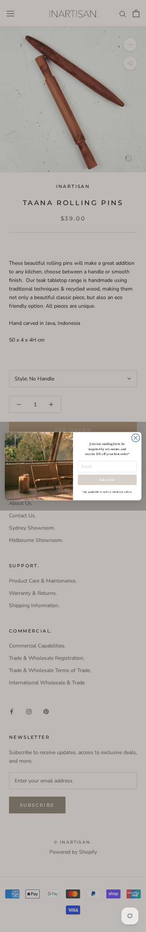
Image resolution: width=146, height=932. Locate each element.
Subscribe (107, 480)
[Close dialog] (136, 438)
